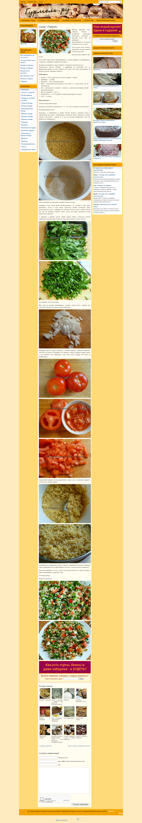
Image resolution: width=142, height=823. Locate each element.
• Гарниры (24, 122)
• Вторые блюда (26, 106)
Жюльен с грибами (44, 700)
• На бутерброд (26, 95)
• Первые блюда (26, 103)
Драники (23, 44)
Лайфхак (23, 81)
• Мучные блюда (26, 119)
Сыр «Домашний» (69, 718)
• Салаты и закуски (27, 92)
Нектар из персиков (44, 718)
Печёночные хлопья (79, 718)
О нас (41, 2)
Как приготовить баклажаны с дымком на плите (104, 121)
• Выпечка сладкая (27, 130)
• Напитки (23, 141)
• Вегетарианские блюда (105, 20)
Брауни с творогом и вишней (81, 737)
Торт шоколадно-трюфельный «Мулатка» (57, 719)
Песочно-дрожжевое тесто (81, 700)
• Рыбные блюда (26, 116)
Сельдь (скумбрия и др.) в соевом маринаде (69, 738)
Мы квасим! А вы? (27, 76)
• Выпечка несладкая (28, 128)
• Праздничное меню (27, 149)
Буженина (96, 69)
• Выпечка (24, 125)
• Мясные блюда (26, 113)
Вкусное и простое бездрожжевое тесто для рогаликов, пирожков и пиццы (57, 739)
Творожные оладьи (42, 737)
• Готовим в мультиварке (71, 20)
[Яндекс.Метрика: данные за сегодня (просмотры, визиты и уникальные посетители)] (61, 820)
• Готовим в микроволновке (48, 20)
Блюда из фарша (26, 68)
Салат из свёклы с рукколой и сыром (78, 746)
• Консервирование (27, 144)
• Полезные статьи (28, 20)
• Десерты (24, 138)
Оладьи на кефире (104, 185)
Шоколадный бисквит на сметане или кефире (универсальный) (107, 139)
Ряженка (66, 700)
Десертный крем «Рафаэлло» (104, 104)
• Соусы (23, 147)
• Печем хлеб (89, 20)
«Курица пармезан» (46, 746)
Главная (22, 2)
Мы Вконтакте (32, 2)
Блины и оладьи (26, 78)
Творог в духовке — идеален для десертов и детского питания (57, 702)
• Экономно (24, 89)
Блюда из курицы (27, 65)
